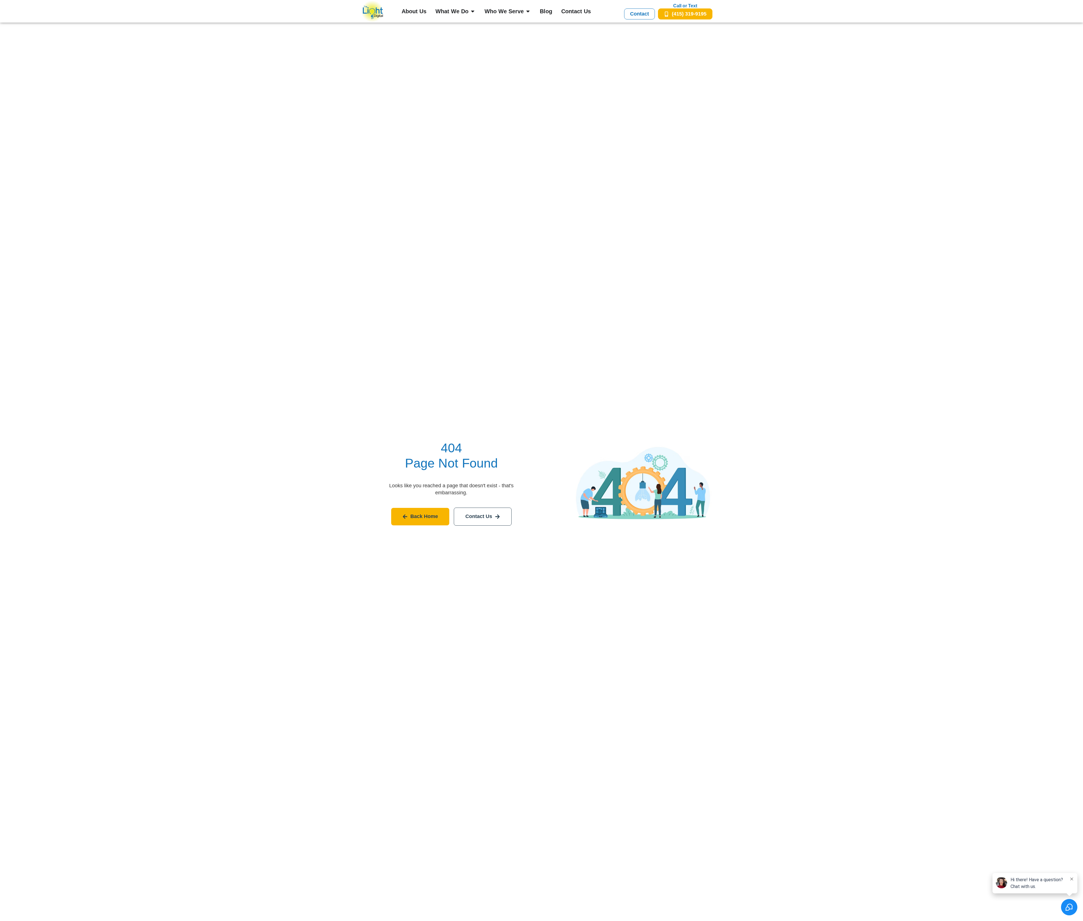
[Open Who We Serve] (528, 11)
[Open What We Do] (473, 11)
